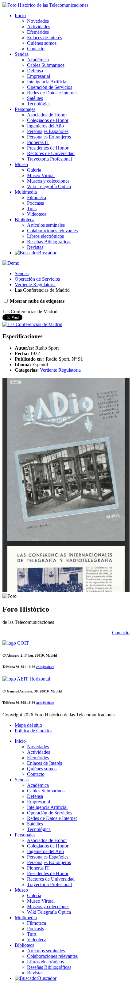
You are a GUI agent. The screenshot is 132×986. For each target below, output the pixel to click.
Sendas (22, 54)
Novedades (38, 21)
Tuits (32, 208)
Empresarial (38, 76)
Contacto (36, 48)
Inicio (20, 15)
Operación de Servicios (49, 87)
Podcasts (35, 203)
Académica (38, 59)
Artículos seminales (46, 225)
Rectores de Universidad (51, 153)
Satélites (35, 98)
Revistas (35, 247)
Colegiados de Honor (47, 120)
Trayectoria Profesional (49, 158)
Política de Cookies (33, 730)
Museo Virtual (41, 175)
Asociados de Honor (47, 114)
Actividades (38, 26)
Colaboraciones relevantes (52, 230)
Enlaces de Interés (44, 37)
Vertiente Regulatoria (35, 284)
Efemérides (38, 32)
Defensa (35, 70)
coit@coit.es (45, 667)
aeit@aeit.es (45, 702)
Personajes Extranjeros (49, 136)
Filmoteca (36, 197)
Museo (21, 164)
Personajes (25, 109)
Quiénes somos (41, 43)
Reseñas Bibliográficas (49, 241)
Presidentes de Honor (47, 147)
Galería (34, 170)
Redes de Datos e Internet (52, 92)
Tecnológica (39, 103)
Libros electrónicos (45, 236)
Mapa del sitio (28, 725)
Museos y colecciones (48, 181)
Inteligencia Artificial (47, 81)
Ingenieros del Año (45, 125)
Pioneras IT (38, 142)
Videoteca (36, 214)
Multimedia (26, 192)
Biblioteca (24, 219)
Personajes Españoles (47, 131)
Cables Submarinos (45, 65)
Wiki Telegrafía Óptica (49, 186)
